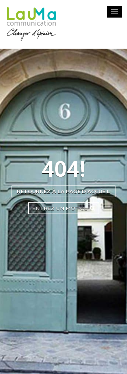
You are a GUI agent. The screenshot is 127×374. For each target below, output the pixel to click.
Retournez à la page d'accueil (63, 191)
